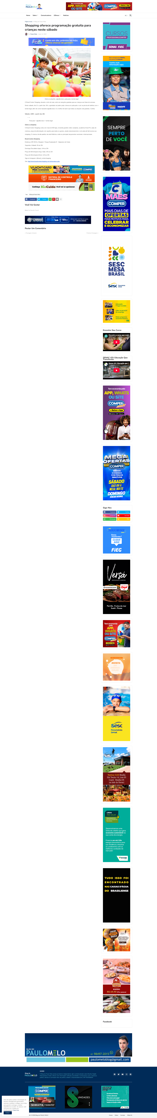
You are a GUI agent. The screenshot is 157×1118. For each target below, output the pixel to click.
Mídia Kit (129, 1115)
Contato (122, 1115)
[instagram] (126, 1074)
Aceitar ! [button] (7, 1113)
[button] (126, 15)
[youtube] (122, 1074)
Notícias (66, 15)
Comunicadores (46, 15)
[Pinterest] (53, 199)
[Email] (57, 199)
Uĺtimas (56, 15)
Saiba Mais (16, 1110)
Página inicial (28, 21)
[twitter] (118, 1074)
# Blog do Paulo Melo (40, 21)
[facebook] (114, 1074)
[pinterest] (130, 1074)
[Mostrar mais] (60, 199)
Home (28, 15)
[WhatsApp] (50, 199)
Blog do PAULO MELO (41, 1115)
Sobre (35, 15)
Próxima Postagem (92, 233)
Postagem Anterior (31, 233)
